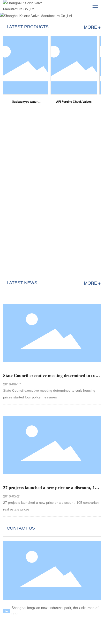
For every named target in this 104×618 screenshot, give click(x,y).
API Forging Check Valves (72, 101)
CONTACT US (21, 528)
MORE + (92, 27)
